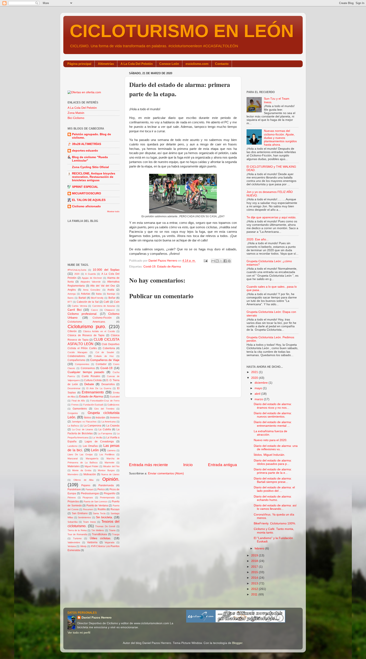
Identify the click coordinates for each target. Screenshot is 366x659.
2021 (255, 372)
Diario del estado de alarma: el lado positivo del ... (274, 489)
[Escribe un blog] (217, 261)
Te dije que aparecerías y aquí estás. (271, 217)
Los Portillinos (107, 454)
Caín (116, 301)
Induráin (100, 417)
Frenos (75, 404)
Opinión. (110, 479)
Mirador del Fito (111, 466)
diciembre (262, 382)
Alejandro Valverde (90, 281)
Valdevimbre (74, 542)
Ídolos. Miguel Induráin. (269, 454)
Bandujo (111, 294)
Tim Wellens (97, 530)
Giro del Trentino (104, 408)
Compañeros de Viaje (105, 360)
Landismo (73, 446)
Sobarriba (73, 522)
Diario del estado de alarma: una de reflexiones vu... (276, 447)
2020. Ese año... (258, 239)
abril (258, 393)
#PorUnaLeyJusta (77, 270)
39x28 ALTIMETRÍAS (86, 144)
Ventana (72, 546)
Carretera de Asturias (103, 306)
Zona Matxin (76, 112)
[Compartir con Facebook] (225, 261)
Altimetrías (106, 63)
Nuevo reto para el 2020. (270, 440)
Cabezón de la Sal (88, 301)
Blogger (237, 643)
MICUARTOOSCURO (86, 193)
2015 (255, 572)
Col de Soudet (105, 352)
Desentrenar (74, 388)
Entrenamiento (93, 392)
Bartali (82, 297)
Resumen (88, 509)
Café (106, 301)
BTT (70, 302)
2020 (76, 274)
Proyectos (73, 501)
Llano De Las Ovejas (80, 454)
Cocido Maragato (77, 352)
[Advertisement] (183, 429)
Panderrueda (106, 485)
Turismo (77, 538)
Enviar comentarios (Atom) (166, 473)
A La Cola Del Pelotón (137, 63)
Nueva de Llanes (110, 474)
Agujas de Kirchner (92, 278)
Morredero (73, 474)
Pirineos (72, 497)
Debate (89, 384)
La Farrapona (105, 433)
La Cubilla (104, 429)
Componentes (82, 364)
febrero (260, 548)
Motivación (89, 474)
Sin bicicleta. (104, 517)
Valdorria (92, 542)
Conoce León (169, 63)
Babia (99, 294)
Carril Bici (75, 309)
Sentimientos (84, 517)
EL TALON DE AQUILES (88, 200)
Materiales (74, 466)
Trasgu (115, 534)
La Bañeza (73, 425)
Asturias (85, 293)
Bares (71, 298)
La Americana (108, 421)
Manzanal (73, 458)
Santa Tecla (99, 513)
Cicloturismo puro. (87, 326)
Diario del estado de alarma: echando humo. (273, 498)
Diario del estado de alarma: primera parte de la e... (273, 471)
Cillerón (72, 331)
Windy (83, 546)
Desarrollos (108, 384)
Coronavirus (88, 368)
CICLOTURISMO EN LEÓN (182, 31)
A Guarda (90, 274)
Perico (101, 489)
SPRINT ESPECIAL (85, 186)
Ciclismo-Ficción (102, 317)
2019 (255, 555)
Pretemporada (107, 497)
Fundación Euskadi (93, 404)
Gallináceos (113, 404)
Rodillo (102, 509)
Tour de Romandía (77, 534)
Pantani (89, 489)
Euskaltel (114, 396)
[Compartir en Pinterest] (229, 261)
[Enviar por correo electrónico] (213, 261)
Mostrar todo (113, 211)
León (95, 450)
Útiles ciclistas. (100, 538)
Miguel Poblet (91, 466)
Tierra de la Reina (77, 530)
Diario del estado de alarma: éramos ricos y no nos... (273, 406)
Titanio (112, 530)
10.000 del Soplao (106, 269)
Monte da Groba (81, 470)
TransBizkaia (99, 534)
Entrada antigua (222, 465)
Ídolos (87, 417)
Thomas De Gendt (105, 526)
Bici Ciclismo (76, 118)
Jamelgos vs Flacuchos (84, 421)
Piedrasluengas (90, 493)
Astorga (72, 294)
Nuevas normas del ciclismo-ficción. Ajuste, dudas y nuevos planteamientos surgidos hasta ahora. (280, 137)
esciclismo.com (197, 63)
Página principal (79, 63)
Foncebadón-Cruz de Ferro (104, 400)
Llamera (111, 450)
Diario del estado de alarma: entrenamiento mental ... (273, 424)
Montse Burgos (106, 470)
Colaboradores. (77, 356)
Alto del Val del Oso (102, 285)
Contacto (222, 63)
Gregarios (73, 413)
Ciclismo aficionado (86, 206)
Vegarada (109, 542)
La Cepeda (112, 425)
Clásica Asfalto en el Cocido (99, 331)
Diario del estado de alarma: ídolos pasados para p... (273, 462)
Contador (101, 364)
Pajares (85, 485)
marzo (259, 399)
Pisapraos (88, 497)
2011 (254, 594)
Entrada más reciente (148, 465)
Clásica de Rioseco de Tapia (86, 335)
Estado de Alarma (169, 266)
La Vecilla (97, 437)
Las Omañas (90, 445)
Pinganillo (109, 493)
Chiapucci (109, 310)
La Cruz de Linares (82, 429)
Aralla (110, 289)
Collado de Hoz (104, 356)
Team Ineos (89, 522)
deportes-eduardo (85, 150)
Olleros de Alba (83, 480)
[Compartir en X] (221, 261)
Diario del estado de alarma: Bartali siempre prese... (273, 480)
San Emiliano (80, 513)
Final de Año (78, 400)
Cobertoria (109, 348)
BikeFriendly (97, 298)
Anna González (91, 289)
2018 (255, 561)
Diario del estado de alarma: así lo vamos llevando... (275, 507)
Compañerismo (76, 360)
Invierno (114, 417)
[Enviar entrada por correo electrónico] (205, 260)
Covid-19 (149, 266)
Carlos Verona (79, 306)
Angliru (72, 289)
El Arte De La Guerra (98, 388)
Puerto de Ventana (97, 505)
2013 (255, 583)
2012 (255, 589)
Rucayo (115, 509)
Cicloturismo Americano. (87, 321)
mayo (259, 388)
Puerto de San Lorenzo (96, 501)
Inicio (188, 465)
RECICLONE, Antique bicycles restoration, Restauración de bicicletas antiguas (93, 177)
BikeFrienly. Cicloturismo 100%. (275, 523)
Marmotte (109, 462)
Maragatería (92, 458)
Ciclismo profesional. (82, 313)
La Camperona (92, 425)
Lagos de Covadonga (99, 441)
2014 (255, 577)
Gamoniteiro (80, 408)
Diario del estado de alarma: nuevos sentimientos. (273, 415)
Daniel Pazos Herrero (97, 617)
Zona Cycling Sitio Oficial (90, 167)
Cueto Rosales (91, 376)
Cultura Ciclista (93, 380)
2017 (255, 566)
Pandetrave (74, 489)
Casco (94, 310)
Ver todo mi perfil (79, 632)
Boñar (111, 297)
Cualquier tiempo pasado (86, 372)
